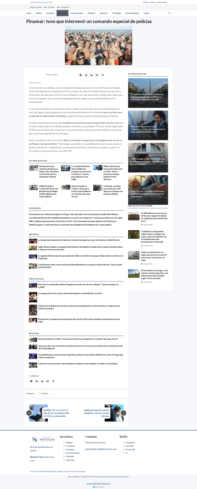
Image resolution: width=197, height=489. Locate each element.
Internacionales (162, 2)
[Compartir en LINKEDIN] (91, 75)
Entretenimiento (132, 13)
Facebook (130, 449)
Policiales (91, 13)
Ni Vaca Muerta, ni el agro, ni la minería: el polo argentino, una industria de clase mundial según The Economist (154, 274)
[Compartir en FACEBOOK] (80, 75)
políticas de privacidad (106, 477)
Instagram (130, 442)
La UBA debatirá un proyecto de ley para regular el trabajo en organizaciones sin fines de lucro (154, 217)
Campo (146, 13)
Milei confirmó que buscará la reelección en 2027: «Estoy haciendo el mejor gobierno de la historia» (113, 173)
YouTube (130, 446)
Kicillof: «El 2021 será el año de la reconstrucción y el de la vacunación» (56, 412)
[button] (169, 13)
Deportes (104, 13)
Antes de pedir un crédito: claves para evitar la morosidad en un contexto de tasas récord (81, 191)
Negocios (34, 333)
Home (29, 13)
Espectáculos (36, 279)
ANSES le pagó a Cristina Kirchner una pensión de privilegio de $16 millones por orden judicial (48, 191)
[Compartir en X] (86, 75)
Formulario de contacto (95, 442)
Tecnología (116, 13)
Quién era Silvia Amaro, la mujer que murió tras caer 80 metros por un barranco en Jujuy (154, 256)
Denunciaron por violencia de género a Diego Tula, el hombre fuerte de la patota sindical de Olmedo (49, 171)
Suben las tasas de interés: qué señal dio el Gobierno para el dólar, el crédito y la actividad (77, 363)
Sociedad (62, 13)
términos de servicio (122, 477)
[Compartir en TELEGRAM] (102, 75)
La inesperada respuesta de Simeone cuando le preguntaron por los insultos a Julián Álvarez (79, 240)
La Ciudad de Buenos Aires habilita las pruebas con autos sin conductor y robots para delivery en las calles (81, 173)
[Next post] (123, 413)
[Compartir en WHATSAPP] (97, 75)
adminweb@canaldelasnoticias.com (100, 449)
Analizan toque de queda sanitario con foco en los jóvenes (96, 412)
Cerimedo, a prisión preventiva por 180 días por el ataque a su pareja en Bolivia (113, 190)
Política (145, 2)
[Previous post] (29, 413)
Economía (152, 2)
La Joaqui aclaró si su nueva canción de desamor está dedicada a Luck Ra (70, 293)
